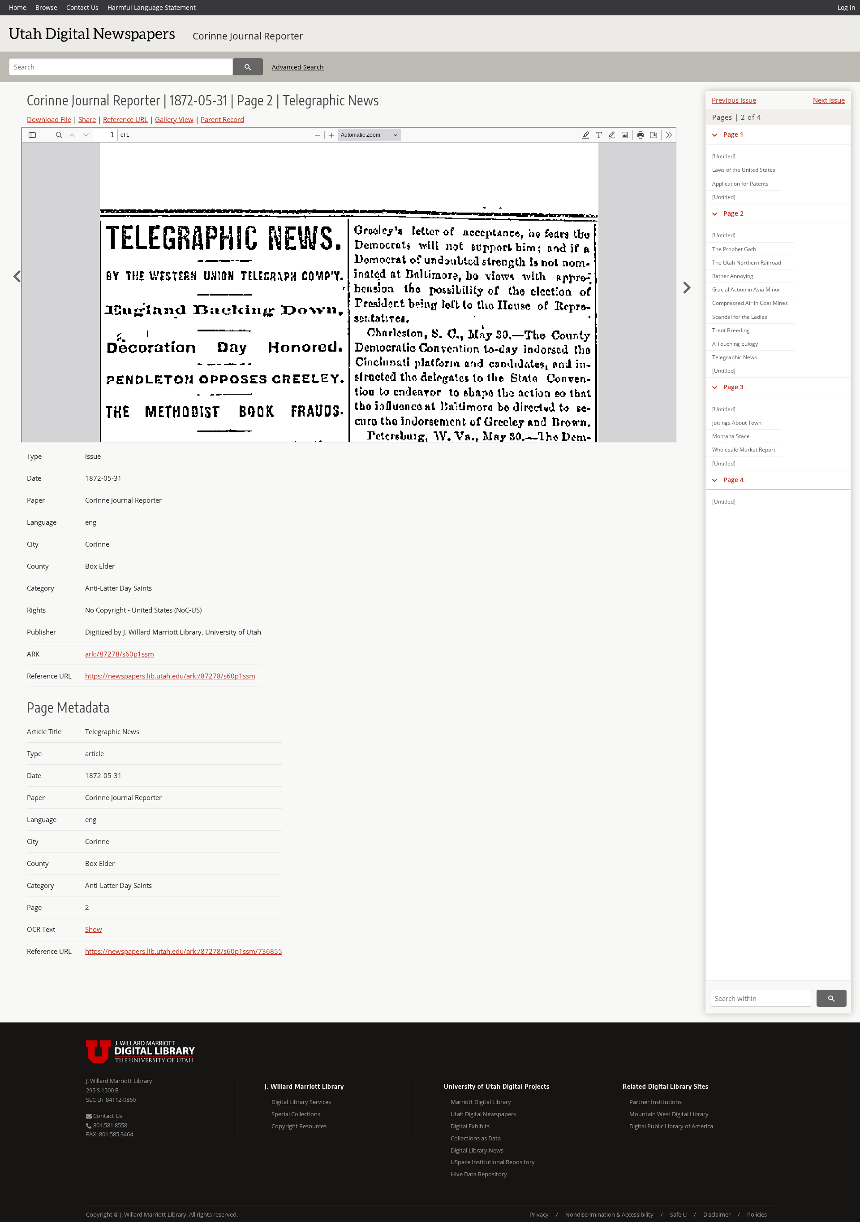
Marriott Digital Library (481, 1102)
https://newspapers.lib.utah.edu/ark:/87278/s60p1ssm (170, 675)
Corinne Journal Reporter (248, 36)
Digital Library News (477, 1150)
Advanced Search (298, 67)
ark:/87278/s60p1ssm (119, 653)
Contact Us (82, 7)
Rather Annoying (732, 276)
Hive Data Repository (479, 1174)
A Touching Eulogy (735, 344)
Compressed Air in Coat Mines (750, 303)
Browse (46, 7)
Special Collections (295, 1114)
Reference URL (125, 119)
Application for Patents (740, 183)
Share (87, 119)
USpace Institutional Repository (493, 1162)
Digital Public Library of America (671, 1126)
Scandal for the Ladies (739, 317)
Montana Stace (731, 436)
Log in (847, 7)
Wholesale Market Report (743, 449)
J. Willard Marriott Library (119, 1081)
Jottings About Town (736, 422)
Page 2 (733, 213)
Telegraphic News (734, 357)
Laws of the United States (743, 170)
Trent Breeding (731, 330)
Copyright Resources (299, 1126)
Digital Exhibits (470, 1126)
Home (17, 7)
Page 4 (733, 479)
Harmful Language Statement (152, 7)
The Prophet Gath (734, 249)
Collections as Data (476, 1138)
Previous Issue (734, 100)
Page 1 (733, 134)
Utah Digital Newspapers (483, 1114)
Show (93, 929)
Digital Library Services (301, 1102)
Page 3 (733, 387)
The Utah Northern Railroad (746, 262)
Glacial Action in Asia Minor (746, 289)
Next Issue (829, 100)
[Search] (248, 66)
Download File (49, 119)
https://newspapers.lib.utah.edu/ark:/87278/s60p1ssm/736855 (183, 951)
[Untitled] (723, 156)
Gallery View (174, 119)
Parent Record (222, 119)
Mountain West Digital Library (669, 1114)
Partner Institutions (655, 1102)
